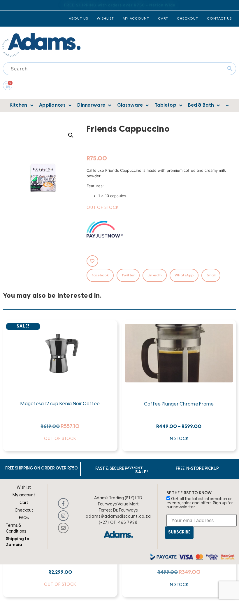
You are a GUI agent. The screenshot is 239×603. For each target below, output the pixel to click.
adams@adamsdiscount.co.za (118, 516)
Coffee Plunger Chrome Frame (179, 404)
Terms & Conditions (16, 529)
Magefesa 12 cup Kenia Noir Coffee (60, 403)
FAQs (24, 518)
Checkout (24, 510)
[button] (71, 135)
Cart (24, 503)
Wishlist (24, 488)
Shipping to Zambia (17, 542)
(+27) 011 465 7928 (118, 523)
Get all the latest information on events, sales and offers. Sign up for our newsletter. (199, 503)
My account (24, 495)
